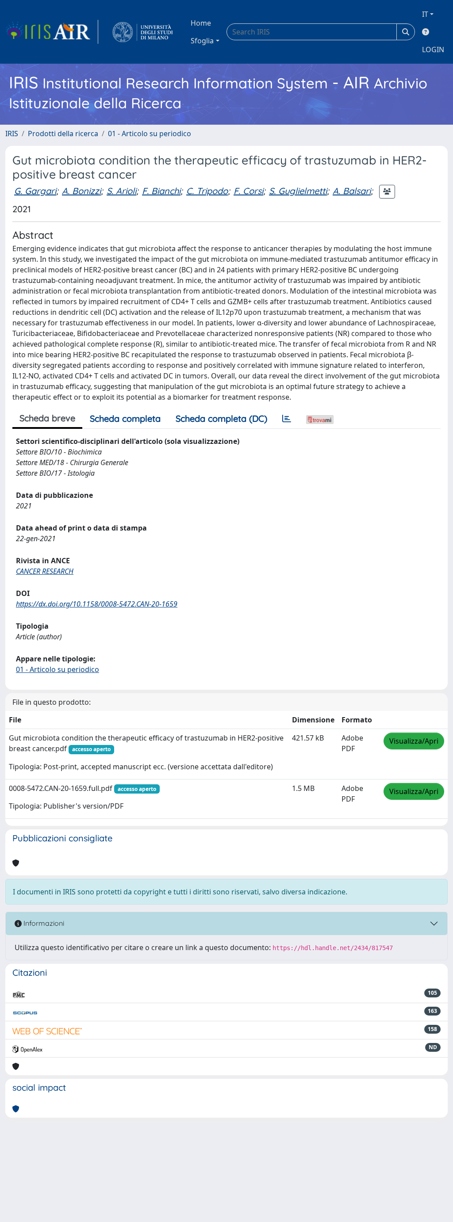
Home (201, 23)
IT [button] (425, 14)
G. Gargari (35, 190)
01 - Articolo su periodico (149, 133)
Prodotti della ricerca (63, 133)
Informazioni (43, 923)
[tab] (287, 418)
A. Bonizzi (81, 190)
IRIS (11, 133)
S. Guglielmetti (298, 190)
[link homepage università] (142, 32)
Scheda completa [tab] (125, 418)
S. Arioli (121, 190)
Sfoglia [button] (202, 41)
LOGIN (433, 49)
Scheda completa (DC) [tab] (221, 418)
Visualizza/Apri (413, 741)
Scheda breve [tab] (47, 418)
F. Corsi (248, 190)
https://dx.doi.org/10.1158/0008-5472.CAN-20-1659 (96, 604)
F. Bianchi (161, 190)
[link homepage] (51, 32)
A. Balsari (352, 190)
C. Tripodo (207, 190)
